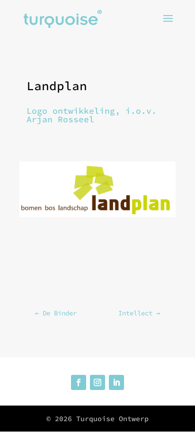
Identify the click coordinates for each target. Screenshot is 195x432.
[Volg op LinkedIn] (116, 382)
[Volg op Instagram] (97, 382)
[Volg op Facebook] (78, 382)
